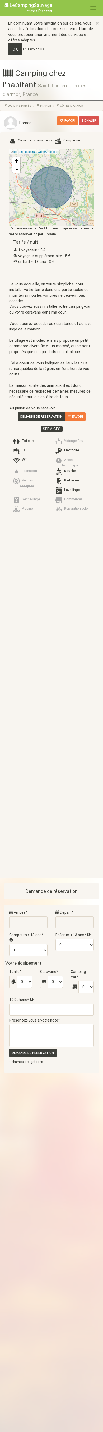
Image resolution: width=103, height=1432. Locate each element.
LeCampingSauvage (30, 7)
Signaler (89, 121)
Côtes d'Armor (71, 105)
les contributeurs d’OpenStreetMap (35, 151)
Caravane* (49, 972)
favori (69, 121)
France (45, 105)
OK (15, 49)
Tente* (15, 972)
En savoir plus (33, 49)
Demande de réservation (41, 416)
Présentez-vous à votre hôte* (34, 1020)
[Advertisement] (51, 730)
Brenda (24, 122)
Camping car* (78, 974)
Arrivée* (20, 912)
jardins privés (19, 105)
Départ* (66, 912)
